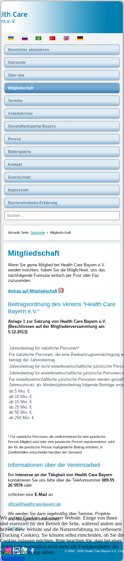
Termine (15, 101)
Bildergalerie (19, 152)
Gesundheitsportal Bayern (32, 126)
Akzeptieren (12, 558)
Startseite (17, 62)
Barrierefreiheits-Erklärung (32, 203)
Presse (14, 139)
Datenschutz (19, 177)
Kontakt (15, 164)
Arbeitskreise (20, 113)
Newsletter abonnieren (28, 50)
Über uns (16, 75)
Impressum (18, 190)
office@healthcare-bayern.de (34, 504)
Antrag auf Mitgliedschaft (32, 291)
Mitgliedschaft (20, 88)
